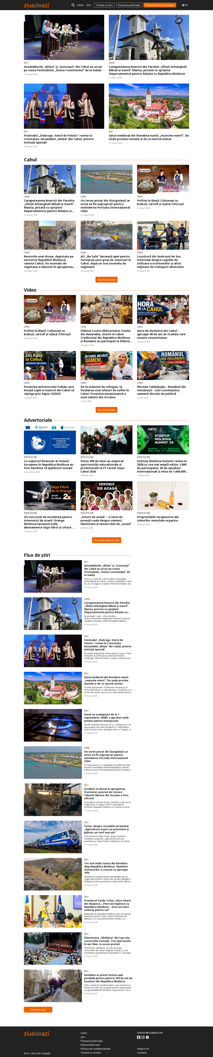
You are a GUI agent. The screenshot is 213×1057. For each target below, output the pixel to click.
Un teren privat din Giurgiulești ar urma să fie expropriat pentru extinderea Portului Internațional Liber (105, 206)
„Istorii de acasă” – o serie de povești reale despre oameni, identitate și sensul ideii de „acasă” (106, 520)
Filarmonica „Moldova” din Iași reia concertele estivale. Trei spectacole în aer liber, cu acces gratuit (107, 941)
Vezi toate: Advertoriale (106, 540)
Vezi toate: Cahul (106, 279)
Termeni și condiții (91, 1052)
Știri (89, 5)
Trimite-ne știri (104, 5)
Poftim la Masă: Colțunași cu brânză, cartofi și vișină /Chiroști (160, 202)
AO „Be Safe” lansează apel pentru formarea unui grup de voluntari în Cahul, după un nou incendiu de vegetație (106, 262)
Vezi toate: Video (106, 410)
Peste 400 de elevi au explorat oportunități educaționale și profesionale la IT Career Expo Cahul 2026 (102, 466)
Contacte (142, 1052)
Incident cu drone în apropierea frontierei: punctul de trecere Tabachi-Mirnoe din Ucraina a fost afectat (106, 793)
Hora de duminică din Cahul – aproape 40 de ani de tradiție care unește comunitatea (161, 334)
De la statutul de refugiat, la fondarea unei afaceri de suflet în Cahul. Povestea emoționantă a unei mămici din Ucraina (105, 392)
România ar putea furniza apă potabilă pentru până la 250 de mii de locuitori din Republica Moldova (108, 978)
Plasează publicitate (129, 5)
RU (186, 5)
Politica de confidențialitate (95, 1048)
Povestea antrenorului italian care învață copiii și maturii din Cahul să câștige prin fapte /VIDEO (49, 390)
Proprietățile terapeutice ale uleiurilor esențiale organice (158, 518)
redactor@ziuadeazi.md (149, 1032)
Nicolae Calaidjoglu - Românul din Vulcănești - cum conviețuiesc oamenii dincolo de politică (161, 390)
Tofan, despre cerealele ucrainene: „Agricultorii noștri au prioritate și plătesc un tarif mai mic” (106, 829)
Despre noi (143, 1048)
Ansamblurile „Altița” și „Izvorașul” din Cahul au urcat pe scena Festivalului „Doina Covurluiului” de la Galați (63, 68)
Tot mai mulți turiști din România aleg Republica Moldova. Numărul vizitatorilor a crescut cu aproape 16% (106, 868)
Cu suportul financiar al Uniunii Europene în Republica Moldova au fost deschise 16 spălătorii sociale (48, 464)
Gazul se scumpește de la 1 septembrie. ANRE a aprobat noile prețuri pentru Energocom (106, 717)
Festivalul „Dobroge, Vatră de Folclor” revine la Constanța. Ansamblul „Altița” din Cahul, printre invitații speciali (59, 139)
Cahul (80, 5)
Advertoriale (30, 456)
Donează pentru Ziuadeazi (159, 5)
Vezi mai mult (38, 1009)
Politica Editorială (90, 1044)
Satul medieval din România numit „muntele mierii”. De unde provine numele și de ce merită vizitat (149, 137)
